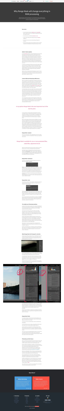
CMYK (28, 362)
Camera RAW (38, 32)
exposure (33, 85)
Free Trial (47, 1)
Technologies (37, 406)
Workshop (26, 1)
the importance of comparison (35, 349)
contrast (38, 85)
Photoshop (26, 53)
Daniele (30, 1)
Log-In (52, 1)
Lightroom (33, 32)
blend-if (39, 37)
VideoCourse (22, 1)
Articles (18, 1)
